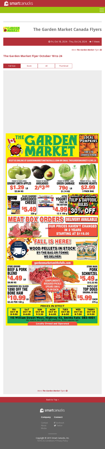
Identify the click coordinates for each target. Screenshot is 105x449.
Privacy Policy (62, 440)
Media (43, 428)
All (46, 66)
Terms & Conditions (46, 440)
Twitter (59, 425)
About (43, 425)
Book (29, 66)
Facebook (59, 422)
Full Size (11, 66)
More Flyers (86, 49)
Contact (44, 422)
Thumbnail (63, 66)
